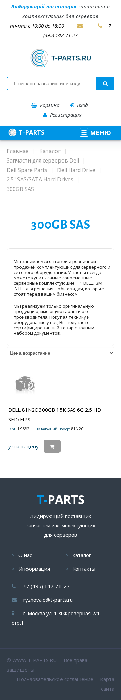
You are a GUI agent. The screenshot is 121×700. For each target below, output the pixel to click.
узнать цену (23, 446)
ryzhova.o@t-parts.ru (48, 599)
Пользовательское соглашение (55, 679)
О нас (25, 555)
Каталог (81, 555)
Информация (34, 568)
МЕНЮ (99, 133)
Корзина (49, 105)
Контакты (83, 568)
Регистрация (65, 114)
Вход (82, 105)
